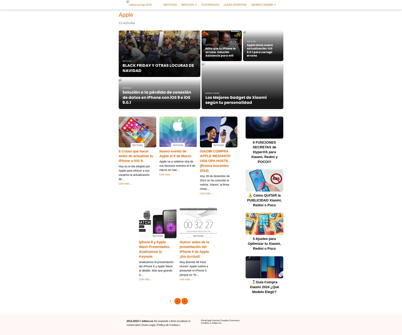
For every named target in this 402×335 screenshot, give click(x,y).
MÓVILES (188, 4)
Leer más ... (125, 183)
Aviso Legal (148, 325)
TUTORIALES (210, 4)
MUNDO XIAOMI (262, 4)
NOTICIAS (170, 4)
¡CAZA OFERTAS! (235, 4)
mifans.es (216, 323)
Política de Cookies (168, 325)
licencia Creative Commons (225, 320)
